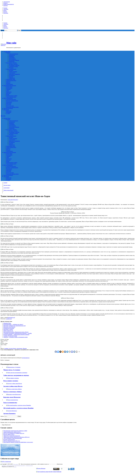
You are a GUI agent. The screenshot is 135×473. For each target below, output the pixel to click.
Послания (8, 104)
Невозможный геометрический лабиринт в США (15, 430)
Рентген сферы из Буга (8, 434)
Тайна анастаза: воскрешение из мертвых (16, 375)
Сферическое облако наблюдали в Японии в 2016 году (16, 437)
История (11, 70)
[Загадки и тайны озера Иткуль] (14, 383)
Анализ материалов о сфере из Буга (11, 432)
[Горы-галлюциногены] (12, 399)
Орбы (7, 90)
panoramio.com (11, 317)
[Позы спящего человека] (12, 378)
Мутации (11, 67)
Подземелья (12, 75)
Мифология (12, 78)
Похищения (9, 102)
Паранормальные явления (9, 85)
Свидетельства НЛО (11, 99)
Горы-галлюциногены (10, 402)
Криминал (11, 56)
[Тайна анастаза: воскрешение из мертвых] (16, 372)
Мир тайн (11, 42)
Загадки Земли (6, 51)
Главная (5, 8)
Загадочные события (14, 60)
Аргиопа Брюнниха (9, 413)
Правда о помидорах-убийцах (12, 391)
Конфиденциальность (8, 4)
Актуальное (6, 109)
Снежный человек (13, 66)
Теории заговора (13, 71)
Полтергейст (9, 88)
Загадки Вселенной (8, 108)
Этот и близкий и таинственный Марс (12, 438)
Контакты (5, 13)
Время (7, 94)
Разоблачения (9, 84)
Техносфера (12, 57)
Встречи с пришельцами (12, 100)
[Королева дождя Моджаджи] (13, 394)
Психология (12, 55)
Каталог (5, 11)
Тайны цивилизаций (11, 69)
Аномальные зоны (10, 79)
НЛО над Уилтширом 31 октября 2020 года (13, 433)
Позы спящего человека (10, 381)
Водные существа (13, 64)
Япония (25, 348)
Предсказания (12, 59)
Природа (8, 81)
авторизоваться (25, 357)
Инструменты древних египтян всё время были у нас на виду (18, 442)
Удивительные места (11, 80)
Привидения (9, 86)
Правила (5, 3)
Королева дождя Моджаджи (11, 397)
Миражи (8, 83)
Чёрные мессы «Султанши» (11, 370)
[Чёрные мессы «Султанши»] (13, 367)
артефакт (6, 348)
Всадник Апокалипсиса (9, 439)
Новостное (8, 110)
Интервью (8, 112)
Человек (8, 52)
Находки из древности (14, 74)
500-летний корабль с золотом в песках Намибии (18, 408)
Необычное (11, 61)
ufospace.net (9, 318)
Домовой (8, 89)
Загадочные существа (11, 62)
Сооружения (12, 72)
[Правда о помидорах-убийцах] (14, 389)
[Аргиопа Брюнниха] (11, 410)
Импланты (8, 103)
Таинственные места (11, 97)
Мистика (8, 93)
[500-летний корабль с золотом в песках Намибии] (18, 405)
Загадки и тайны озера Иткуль (12, 386)
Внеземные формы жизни (12, 107)
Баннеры (5, 5)
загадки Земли (12, 348)
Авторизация (6, 1)
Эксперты (5, 9)
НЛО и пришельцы (8, 98)
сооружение (19, 348)
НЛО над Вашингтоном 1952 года (11, 440)
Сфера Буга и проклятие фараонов (11, 435)
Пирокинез (9, 91)
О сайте (8, 113)
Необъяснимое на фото (11, 95)
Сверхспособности (13, 53)
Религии (11, 76)
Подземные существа (14, 65)
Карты (4, 10)
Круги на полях (10, 105)
